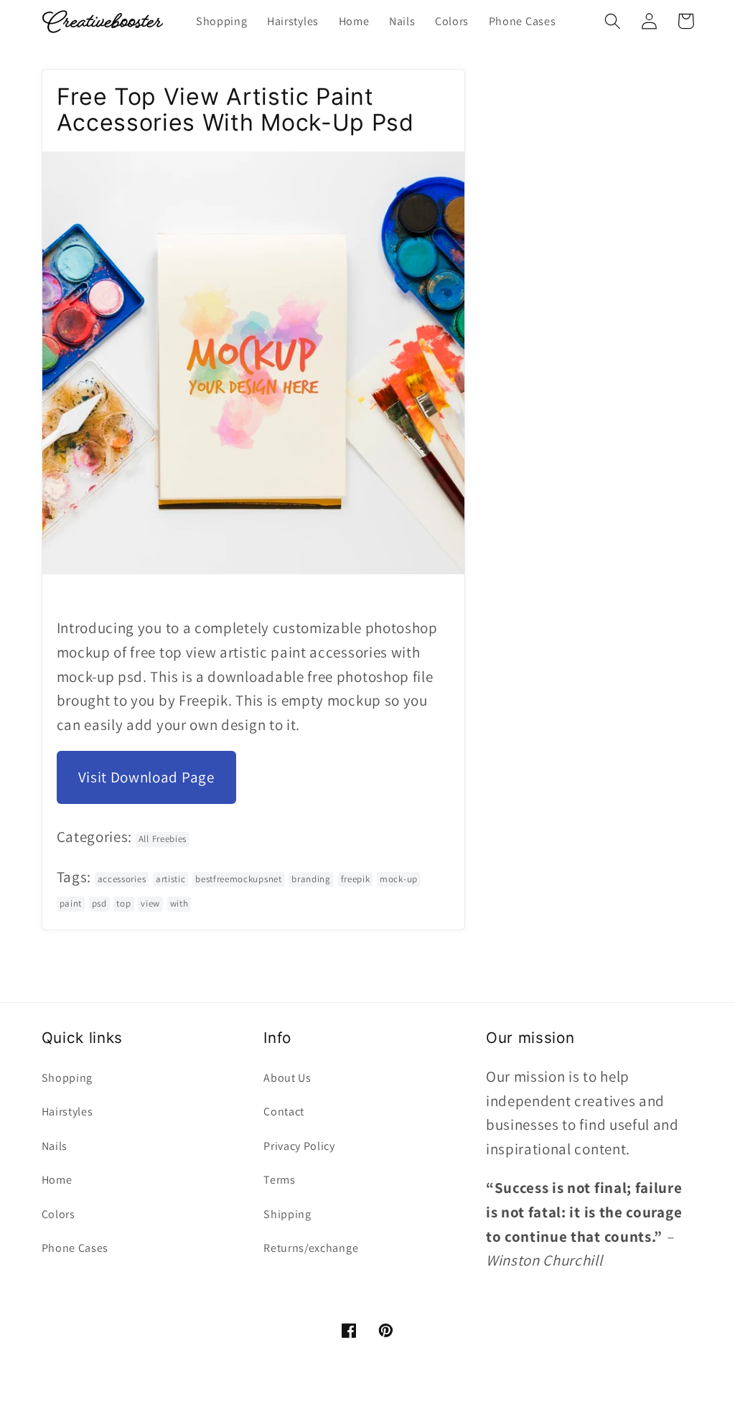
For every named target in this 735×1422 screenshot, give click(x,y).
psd (99, 903)
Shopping (67, 1077)
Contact (283, 1111)
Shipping (287, 1214)
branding (311, 879)
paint (71, 903)
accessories (122, 879)
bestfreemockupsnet (238, 879)
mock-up (399, 879)
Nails (54, 1146)
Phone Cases (75, 1247)
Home (57, 1179)
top (123, 903)
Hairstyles (67, 1111)
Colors (58, 1214)
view (150, 903)
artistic (171, 879)
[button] (613, 21)
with (179, 903)
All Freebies (163, 839)
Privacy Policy (299, 1146)
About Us (287, 1077)
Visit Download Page (146, 777)
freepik (355, 879)
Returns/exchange (310, 1247)
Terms (279, 1179)
